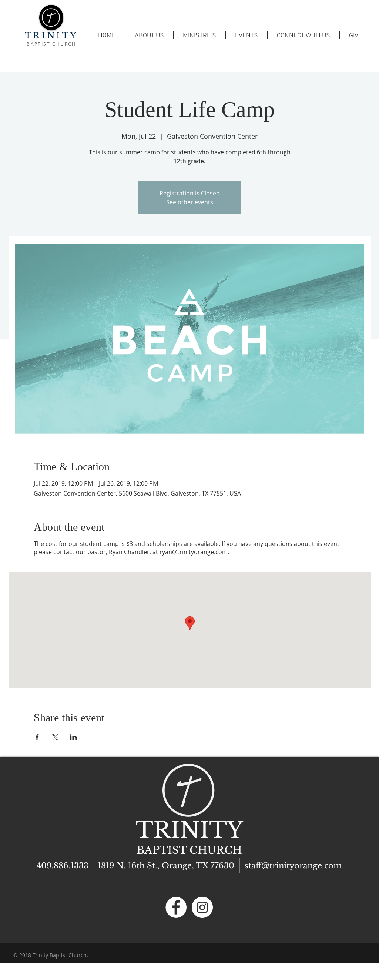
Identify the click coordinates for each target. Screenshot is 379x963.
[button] (246, 35)
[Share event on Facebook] (37, 737)
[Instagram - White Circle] (202, 907)
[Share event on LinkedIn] (73, 737)
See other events (189, 202)
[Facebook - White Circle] (176, 907)
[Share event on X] (55, 737)
